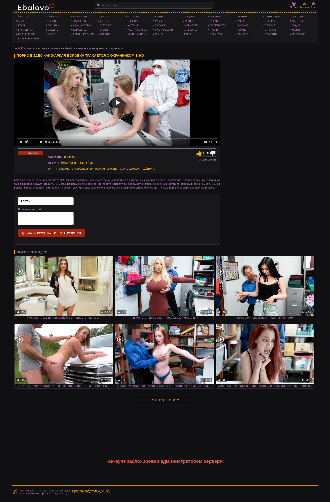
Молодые (189, 16)
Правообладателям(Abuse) (91, 491)
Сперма (270, 21)
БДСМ (21, 25)
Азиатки (23, 16)
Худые (296, 25)
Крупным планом (139, 34)
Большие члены (28, 38)
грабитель (148, 168)
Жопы (104, 30)
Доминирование (84, 34)
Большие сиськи (29, 34)
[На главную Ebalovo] (35, 8)
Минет (159, 34)
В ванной (51, 21)
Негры (187, 34)
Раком (241, 21)
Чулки (296, 30)
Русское (242, 25)
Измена (133, 21)
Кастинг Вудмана (139, 30)
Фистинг (297, 21)
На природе (190, 25)
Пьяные (242, 16)
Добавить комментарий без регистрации (51, 233)
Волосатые (80, 16)
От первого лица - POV (221, 25)
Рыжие (241, 30)
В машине (51, 30)
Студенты (271, 34)
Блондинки (25, 30)
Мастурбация (164, 30)
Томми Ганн (68, 162)
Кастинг (133, 25)
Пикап (214, 30)
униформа (62, 168)
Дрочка (104, 16)
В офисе (50, 34)
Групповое (80, 21)
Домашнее (80, 30)
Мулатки (188, 21)
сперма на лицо (82, 168)
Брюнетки (51, 16)
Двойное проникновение (84, 25)
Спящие (270, 25)
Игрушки (133, 16)
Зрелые (105, 34)
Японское (298, 34)
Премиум (216, 34)
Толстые (297, 16)
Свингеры (244, 34)
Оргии (214, 21)
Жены (104, 21)
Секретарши (273, 16)
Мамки (159, 21)
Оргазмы (215, 16)
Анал (21, 21)
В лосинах (52, 25)
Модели (294, 7)
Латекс (159, 16)
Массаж (160, 25)
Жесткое (106, 25)
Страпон (270, 30)
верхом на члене (106, 168)
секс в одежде (129, 168)
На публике (190, 30)
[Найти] (98, 5)
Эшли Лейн (86, 162)
